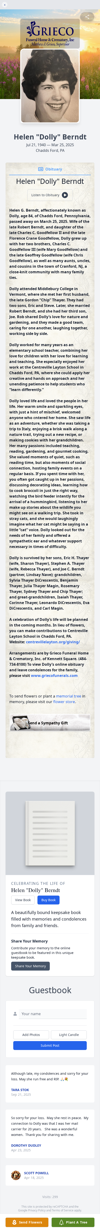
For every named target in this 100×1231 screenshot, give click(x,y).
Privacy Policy (37, 1210)
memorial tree (68, 696)
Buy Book (48, 900)
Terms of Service (62, 1210)
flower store (64, 701)
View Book (23, 900)
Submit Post (50, 1045)
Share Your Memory (30, 966)
